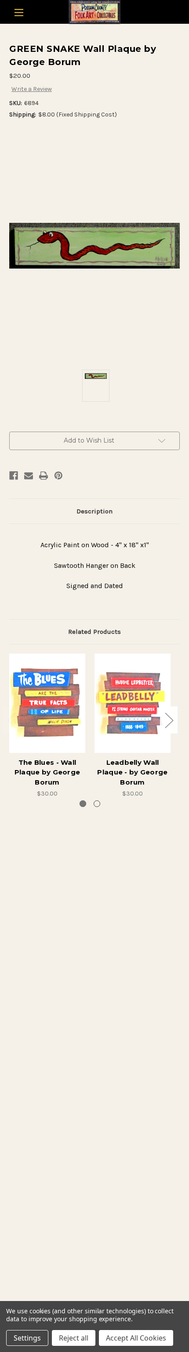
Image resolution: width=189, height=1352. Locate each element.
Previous (11, 719)
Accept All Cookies (136, 1338)
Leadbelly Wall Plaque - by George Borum (132, 772)
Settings (27, 1338)
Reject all (73, 1338)
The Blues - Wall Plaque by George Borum (47, 772)
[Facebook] (13, 475)
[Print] (43, 475)
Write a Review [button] (31, 89)
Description (94, 511)
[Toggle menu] (19, 12)
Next (169, 719)
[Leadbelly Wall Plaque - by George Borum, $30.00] (132, 703)
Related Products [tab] (94, 632)
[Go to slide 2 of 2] (97, 803)
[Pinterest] (58, 475)
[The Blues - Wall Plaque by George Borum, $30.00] (47, 703)
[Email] (28, 475)
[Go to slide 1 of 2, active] (83, 803)
